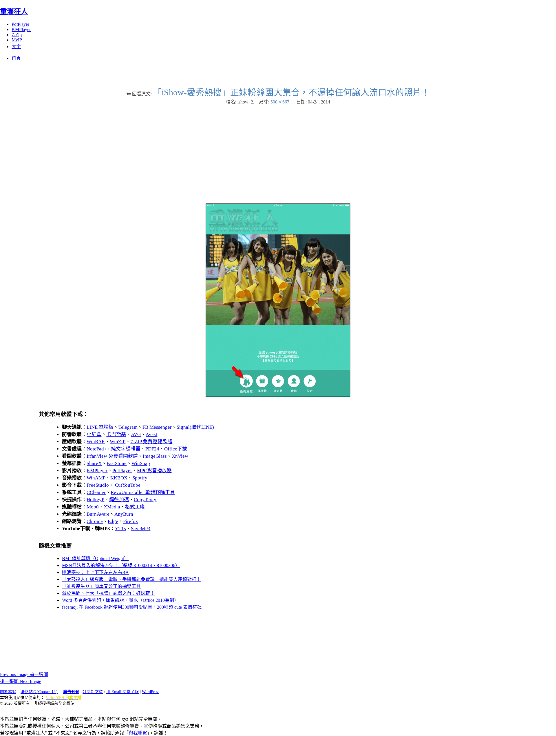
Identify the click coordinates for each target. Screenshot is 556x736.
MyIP (17, 39)
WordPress (150, 692)
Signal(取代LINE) (195, 427)
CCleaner (96, 492)
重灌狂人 (14, 11)
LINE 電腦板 (100, 427)
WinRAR (96, 441)
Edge (113, 521)
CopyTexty (145, 499)
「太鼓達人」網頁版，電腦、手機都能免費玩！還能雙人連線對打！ (131, 579)
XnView (180, 456)
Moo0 (93, 507)
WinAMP (96, 478)
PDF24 (152, 449)
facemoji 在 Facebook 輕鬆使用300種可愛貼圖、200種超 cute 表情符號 (132, 607)
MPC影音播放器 (154, 470)
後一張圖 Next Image (20, 681)
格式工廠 (135, 507)
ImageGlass (155, 456)
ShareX (94, 463)
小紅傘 (94, 434)
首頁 (16, 58)
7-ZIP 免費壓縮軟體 (151, 441)
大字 (16, 46)
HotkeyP (95, 499)
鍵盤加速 (119, 499)
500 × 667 (279, 101)
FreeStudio (98, 485)
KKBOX (118, 478)
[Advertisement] (278, 151)
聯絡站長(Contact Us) (39, 692)
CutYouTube (127, 485)
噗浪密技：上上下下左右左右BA (95, 572)
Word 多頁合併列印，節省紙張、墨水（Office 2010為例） (120, 600)
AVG (136, 434)
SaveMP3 (140, 528)
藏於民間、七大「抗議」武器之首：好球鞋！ (108, 593)
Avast (151, 434)
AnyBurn (123, 514)
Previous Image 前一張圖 (24, 674)
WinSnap (140, 463)
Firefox (130, 521)
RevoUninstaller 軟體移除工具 (143, 492)
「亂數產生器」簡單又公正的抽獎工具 (101, 586)
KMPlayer (21, 29)
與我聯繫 (138, 732)
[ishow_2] (278, 395)
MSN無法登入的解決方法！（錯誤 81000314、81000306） (121, 565)
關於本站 (8, 692)
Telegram (128, 427)
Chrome (95, 521)
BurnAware (98, 514)
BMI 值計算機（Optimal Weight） (95, 558)
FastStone (117, 463)
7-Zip (17, 34)
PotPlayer (20, 24)
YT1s (120, 528)
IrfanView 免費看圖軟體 (112, 456)
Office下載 (175, 449)
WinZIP (117, 441)
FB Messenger (157, 427)
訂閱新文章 (93, 692)
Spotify (139, 478)
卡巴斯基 (116, 434)
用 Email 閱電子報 (122, 692)
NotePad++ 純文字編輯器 (113, 449)
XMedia (112, 507)
